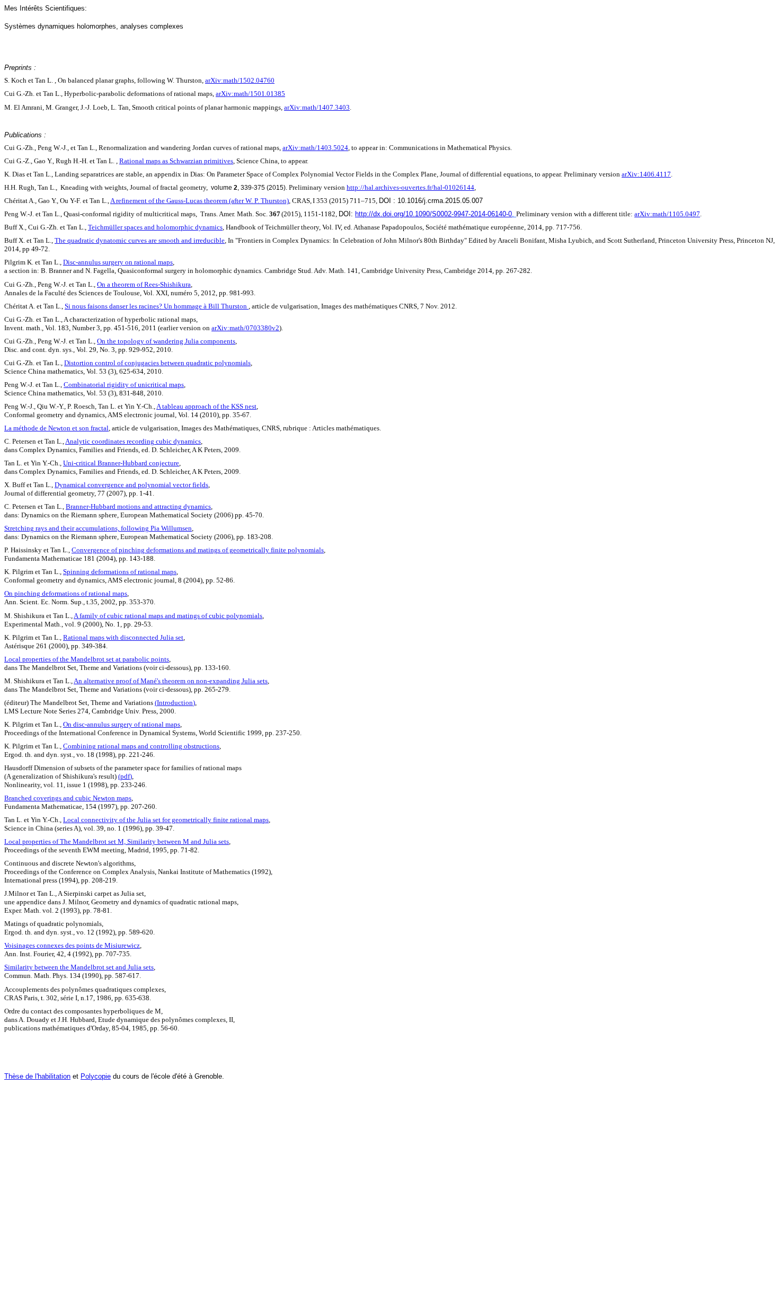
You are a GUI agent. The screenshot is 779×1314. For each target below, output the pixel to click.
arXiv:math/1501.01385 (250, 94)
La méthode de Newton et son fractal (56, 428)
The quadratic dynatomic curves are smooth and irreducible (140, 240)
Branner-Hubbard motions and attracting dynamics (138, 506)
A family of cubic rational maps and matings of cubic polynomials (168, 616)
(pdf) (125, 776)
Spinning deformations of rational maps (119, 572)
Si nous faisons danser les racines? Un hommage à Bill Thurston (157, 306)
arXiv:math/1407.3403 (317, 107)
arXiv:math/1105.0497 (667, 214)
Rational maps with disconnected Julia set (123, 637)
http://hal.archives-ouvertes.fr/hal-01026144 (410, 187)
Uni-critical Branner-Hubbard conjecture (121, 463)
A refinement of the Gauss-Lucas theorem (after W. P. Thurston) (199, 201)
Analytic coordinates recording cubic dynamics (133, 441)
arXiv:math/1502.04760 (240, 80)
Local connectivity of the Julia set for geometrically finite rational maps (166, 820)
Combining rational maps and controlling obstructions (141, 746)
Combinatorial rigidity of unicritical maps (124, 385)
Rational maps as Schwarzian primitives (176, 161)
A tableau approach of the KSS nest (206, 406)
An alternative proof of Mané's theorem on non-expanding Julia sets (171, 681)
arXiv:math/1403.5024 (315, 148)
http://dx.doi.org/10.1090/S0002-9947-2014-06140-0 (433, 214)
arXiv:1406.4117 (646, 174)
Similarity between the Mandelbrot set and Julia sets (79, 967)
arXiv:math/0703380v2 (245, 328)
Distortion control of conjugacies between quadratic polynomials (157, 363)
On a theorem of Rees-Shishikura (144, 284)
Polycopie (96, 1076)
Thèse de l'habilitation (37, 1076)
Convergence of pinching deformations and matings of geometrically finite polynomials (198, 550)
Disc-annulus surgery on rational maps (118, 262)
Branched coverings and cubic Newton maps (67, 798)
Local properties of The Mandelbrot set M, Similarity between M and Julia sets (116, 841)
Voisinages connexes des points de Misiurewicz (72, 945)
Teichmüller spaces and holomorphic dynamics (155, 227)
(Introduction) (175, 703)
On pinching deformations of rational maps (65, 593)
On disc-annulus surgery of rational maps (121, 724)
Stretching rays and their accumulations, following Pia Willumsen (98, 528)
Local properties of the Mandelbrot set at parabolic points (86, 659)
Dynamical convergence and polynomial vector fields (131, 485)
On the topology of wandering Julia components (166, 341)
